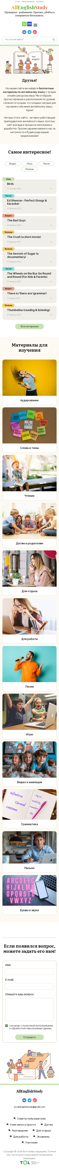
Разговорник (20, 1130)
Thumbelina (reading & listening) (28, 310)
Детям (48, 1124)
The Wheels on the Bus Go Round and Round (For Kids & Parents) (29, 275)
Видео (12, 163)
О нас (17, 2)
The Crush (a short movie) (24, 236)
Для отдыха (43, 1130)
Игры (29, 163)
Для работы (20, 1136)
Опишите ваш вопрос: (19, 994)
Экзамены (43, 1136)
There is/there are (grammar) (27, 293)
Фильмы (29, 169)
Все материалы (29, 326)
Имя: (8, 965)
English (29, 7)
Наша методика (28, 2)
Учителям (31, 1142)
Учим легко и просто (23, 1124)
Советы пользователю (31, 1118)
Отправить (29, 1037)
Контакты (40, 2)
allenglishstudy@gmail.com (31, 1107)
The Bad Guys (16, 220)
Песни (46, 163)
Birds (10, 183)
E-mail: (9, 979)
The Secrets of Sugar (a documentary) (23, 255)
